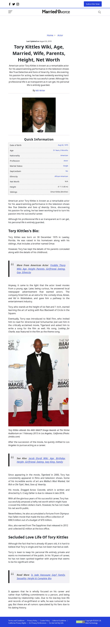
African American (61, 176)
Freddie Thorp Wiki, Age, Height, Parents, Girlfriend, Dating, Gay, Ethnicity (41, 269)
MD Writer (40, 90)
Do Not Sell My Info (56, 623)
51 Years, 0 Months (60, 150)
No (67, 171)
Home (50, 35)
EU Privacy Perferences (37, 623)
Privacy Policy (32, 620)
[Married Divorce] (56, 11)
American (64, 155)
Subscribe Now (93, 4)
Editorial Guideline (59, 620)
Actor (60, 35)
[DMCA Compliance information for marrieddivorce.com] (80, 621)
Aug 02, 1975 (63, 145)
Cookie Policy (45, 620)
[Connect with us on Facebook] (9, 4)
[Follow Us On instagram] (17, 4)
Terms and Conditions (16, 620)
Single (65, 166)
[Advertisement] (29, 21)
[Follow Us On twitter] (13, 4)
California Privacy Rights (17, 623)
